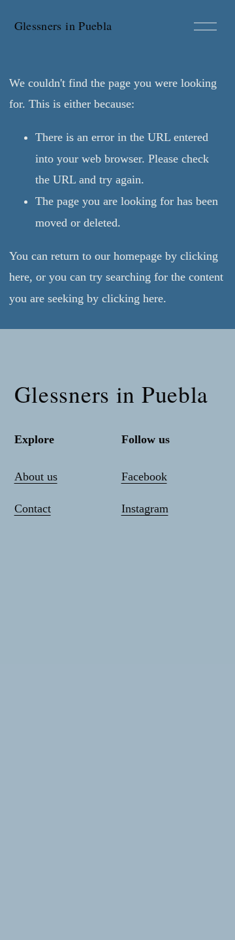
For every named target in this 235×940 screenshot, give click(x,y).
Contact (32, 508)
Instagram (144, 508)
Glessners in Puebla (63, 25)
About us (35, 476)
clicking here (132, 298)
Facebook (144, 476)
